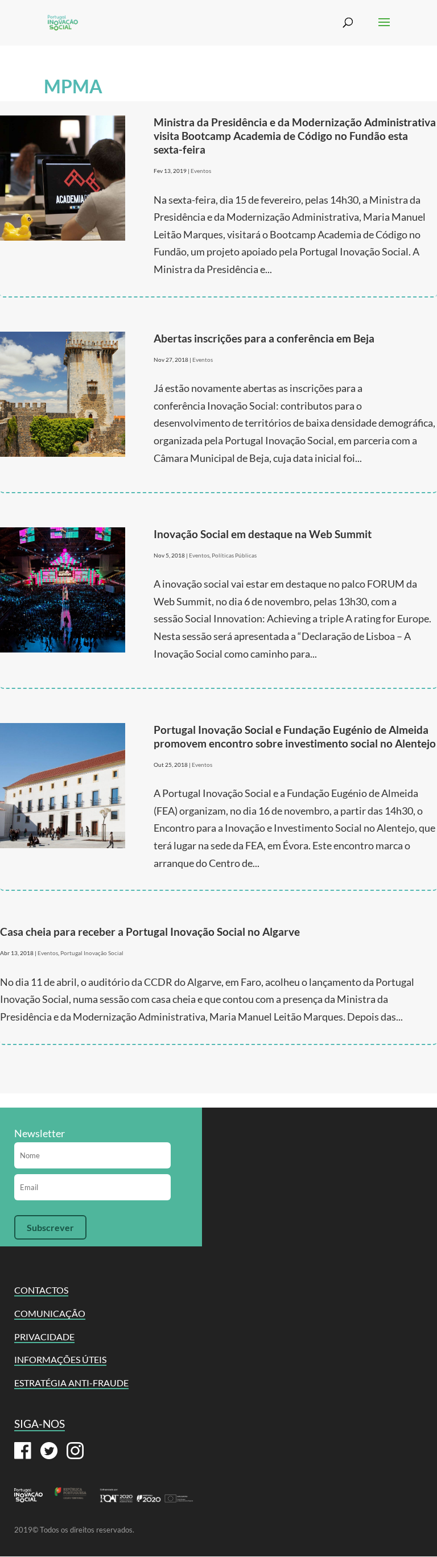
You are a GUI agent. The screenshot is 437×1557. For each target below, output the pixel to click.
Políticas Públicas (234, 555)
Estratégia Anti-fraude (71, 1382)
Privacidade (44, 1336)
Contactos (41, 1290)
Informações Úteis (60, 1359)
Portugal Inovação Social (91, 952)
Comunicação (49, 1313)
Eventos (201, 170)
